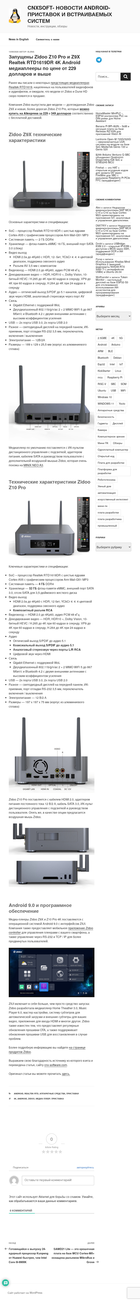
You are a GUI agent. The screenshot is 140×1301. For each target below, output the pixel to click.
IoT (121, 364)
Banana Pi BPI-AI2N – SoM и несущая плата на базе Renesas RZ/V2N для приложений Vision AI (112, 130)
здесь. (66, 1074)
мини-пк (102, 506)
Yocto (122, 403)
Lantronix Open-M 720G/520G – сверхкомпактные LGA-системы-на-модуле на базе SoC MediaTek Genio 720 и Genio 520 (113, 144)
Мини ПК (103, 443)
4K (15, 1098)
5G (121, 338)
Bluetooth (103, 357)
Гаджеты (103, 423)
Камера (102, 430)
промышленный (107, 525)
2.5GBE (102, 338)
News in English (19, 39)
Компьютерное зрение (111, 436)
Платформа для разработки (107, 471)
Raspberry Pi (114, 377)
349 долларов (61, 113)
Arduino (115, 344)
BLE (110, 351)
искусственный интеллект (113, 499)
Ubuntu (102, 390)
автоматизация (107, 492)
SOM (124, 384)
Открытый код (106, 456)
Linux (118, 371)
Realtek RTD (31, 1093)
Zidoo (31, 1098)
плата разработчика (110, 519)
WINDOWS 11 (106, 403)
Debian (117, 357)
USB (113, 390)
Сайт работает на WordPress (25, 1292)
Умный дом (104, 486)
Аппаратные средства (52, 1093)
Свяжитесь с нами (47, 39)
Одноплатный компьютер (113, 449)
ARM (100, 351)
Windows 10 (105, 397)
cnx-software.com (55, 1065)
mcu (100, 377)
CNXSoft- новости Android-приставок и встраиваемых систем (70, 14)
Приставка (57, 1098)
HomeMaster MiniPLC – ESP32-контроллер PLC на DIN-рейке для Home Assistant (111, 117)
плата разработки (108, 512)
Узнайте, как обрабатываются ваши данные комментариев (51, 1199)
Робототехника (106, 479)
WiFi (123, 390)
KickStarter (104, 371)
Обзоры (117, 443)
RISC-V (102, 384)
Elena (31, 51)
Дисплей (118, 423)
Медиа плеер (43, 1098)
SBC (113, 384)
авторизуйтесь (85, 1167)
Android (18, 1093)
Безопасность (106, 416)
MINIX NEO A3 (33, 465)
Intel (112, 364)
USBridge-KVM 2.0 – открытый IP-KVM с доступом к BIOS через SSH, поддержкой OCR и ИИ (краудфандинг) (113, 249)
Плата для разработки (111, 462)
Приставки (72, 1093)
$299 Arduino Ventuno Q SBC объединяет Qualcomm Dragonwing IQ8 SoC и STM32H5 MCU (113, 158)
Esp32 (101, 364)
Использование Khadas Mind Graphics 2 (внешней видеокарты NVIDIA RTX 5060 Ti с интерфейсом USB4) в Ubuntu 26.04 (113, 267)
